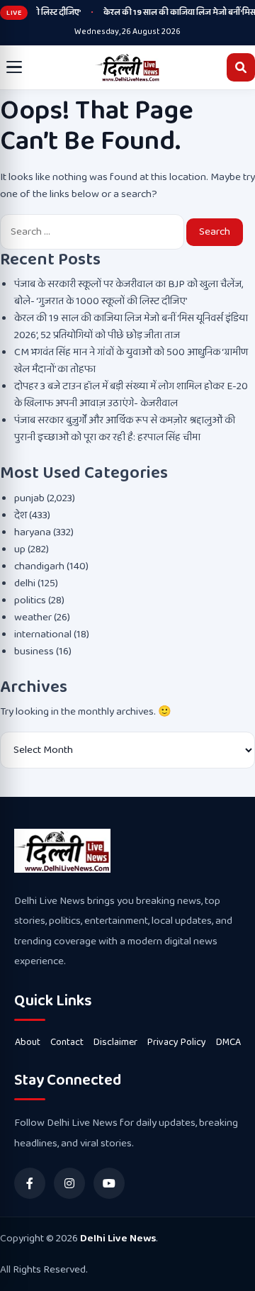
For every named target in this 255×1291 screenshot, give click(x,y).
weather (33, 617)
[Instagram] (69, 1183)
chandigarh (39, 566)
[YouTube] (109, 1183)
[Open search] (241, 67)
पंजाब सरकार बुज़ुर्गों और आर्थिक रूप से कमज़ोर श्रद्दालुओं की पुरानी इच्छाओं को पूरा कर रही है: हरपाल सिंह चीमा (124, 429)
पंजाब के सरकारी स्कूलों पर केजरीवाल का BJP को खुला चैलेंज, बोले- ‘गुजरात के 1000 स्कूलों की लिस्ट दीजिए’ (128, 293)
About (27, 1042)
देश (20, 515)
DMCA (228, 1042)
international (43, 634)
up (20, 549)
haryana (32, 532)
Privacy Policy (176, 1042)
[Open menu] (14, 67)
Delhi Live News (118, 1238)
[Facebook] (29, 1183)
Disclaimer (115, 1042)
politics (30, 600)
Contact (67, 1042)
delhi (24, 583)
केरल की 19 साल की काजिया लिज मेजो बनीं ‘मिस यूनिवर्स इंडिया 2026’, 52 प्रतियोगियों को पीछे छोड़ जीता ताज (131, 327)
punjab (29, 498)
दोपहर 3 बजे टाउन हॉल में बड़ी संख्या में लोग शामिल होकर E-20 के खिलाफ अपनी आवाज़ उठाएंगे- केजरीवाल (131, 395)
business (34, 651)
